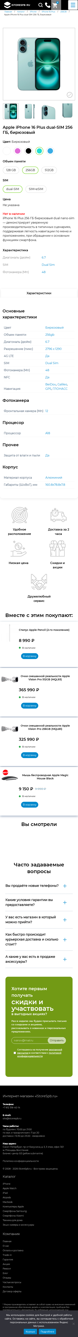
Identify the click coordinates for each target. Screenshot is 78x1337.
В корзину (29, 656)
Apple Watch (10, 1188)
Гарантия (8, 1259)
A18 (47, 433)
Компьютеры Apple (13, 1206)
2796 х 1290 (53, 349)
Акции (6, 1264)
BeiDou (50, 384)
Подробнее (47, 1331)
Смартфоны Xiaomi (13, 1215)
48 (47, 370)
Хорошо (30, 1331)
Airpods (7, 1197)
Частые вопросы (12, 1282)
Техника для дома (12, 1220)
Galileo (62, 384)
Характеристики (39, 293)
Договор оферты (12, 1291)
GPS (48, 389)
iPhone (6, 1183)
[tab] (39, 293)
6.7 (47, 342)
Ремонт (7, 1268)
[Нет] (73, 1324)
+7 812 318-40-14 (11, 1107)
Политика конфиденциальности (21, 1161)
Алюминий (53, 477)
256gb (49, 334)
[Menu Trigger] (73, 5)
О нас (6, 1246)
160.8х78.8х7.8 (55, 484)
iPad (5, 1193)
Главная (7, 1241)
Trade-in (7, 1255)
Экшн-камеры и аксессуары (18, 1224)
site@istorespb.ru (12, 1118)
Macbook (8, 1202)
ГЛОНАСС (60, 389)
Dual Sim (51, 363)
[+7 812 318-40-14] (47, 4)
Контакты (8, 1286)
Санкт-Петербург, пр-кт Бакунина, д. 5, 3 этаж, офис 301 (33, 1146)
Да (47, 356)
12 (46, 411)
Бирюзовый (54, 327)
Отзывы (7, 1277)
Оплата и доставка (13, 1250)
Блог (5, 1273)
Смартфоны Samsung (15, 1211)
